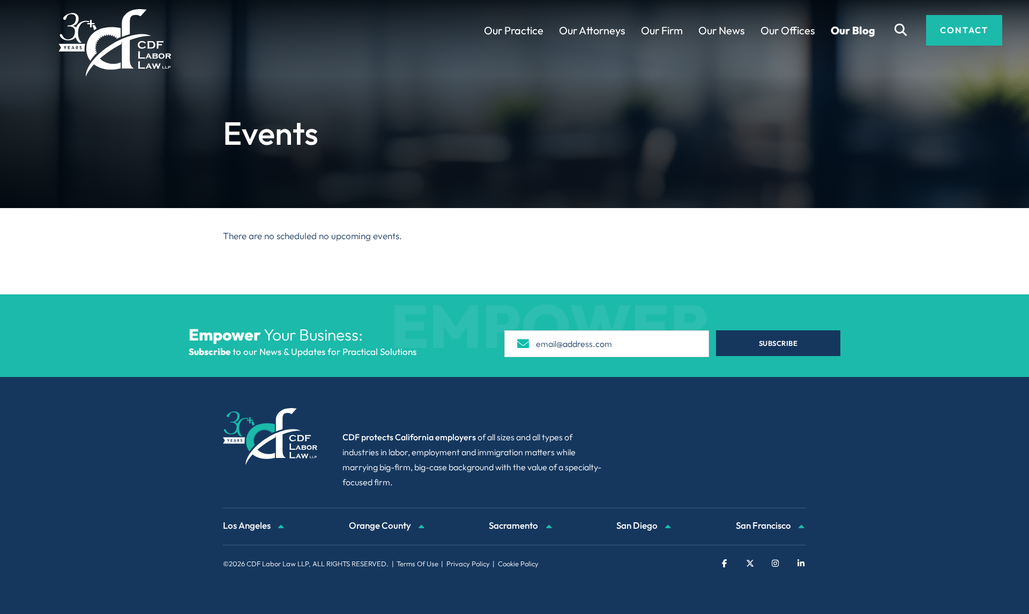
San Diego (637, 525)
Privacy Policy (468, 563)
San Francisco (764, 525)
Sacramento (514, 525)
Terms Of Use (417, 563)
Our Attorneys (592, 30)
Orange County (381, 525)
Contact (964, 30)
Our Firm (662, 30)
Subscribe (778, 343)
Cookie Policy (518, 563)
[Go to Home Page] (115, 43)
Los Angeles (247, 525)
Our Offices (787, 30)
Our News (721, 30)
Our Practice (513, 30)
